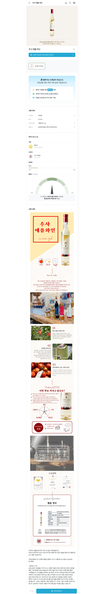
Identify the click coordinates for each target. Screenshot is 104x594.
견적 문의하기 (58, 591)
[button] (31, 591)
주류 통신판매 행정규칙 (45, 42)
